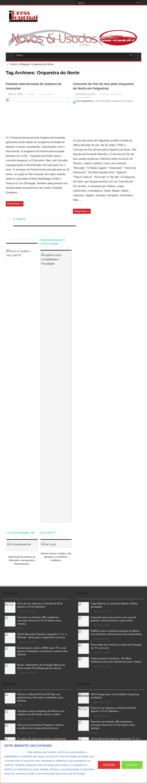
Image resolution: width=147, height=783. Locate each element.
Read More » (14, 203)
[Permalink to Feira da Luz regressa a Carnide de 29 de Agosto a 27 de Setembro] (10, 607)
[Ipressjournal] (23, 15)
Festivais (30, 94)
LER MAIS (11, 777)
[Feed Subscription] (137, 72)
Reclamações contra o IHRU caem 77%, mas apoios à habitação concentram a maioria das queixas (42, 651)
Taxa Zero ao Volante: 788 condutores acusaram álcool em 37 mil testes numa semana (39, 620)
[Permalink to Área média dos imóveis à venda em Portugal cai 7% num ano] (83, 648)
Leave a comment (46, 94)
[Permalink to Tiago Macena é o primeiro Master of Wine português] (83, 607)
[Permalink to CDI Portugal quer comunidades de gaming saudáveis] (83, 697)
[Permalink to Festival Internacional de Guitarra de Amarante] (37, 115)
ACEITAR (132, 764)
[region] (73, 761)
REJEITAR (109, 764)
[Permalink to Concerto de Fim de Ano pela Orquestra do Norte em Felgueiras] (105, 118)
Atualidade (104, 94)
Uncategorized (116, 94)
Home (13, 64)
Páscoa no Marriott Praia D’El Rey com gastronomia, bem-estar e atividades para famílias (40, 697)
